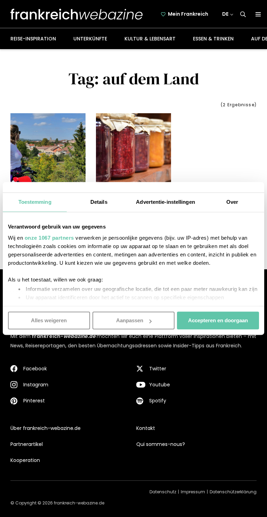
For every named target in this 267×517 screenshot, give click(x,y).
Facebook (35, 368)
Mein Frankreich (188, 13)
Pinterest (34, 400)
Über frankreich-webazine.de (45, 428)
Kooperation (25, 460)
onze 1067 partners (49, 238)
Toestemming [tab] (34, 202)
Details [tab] (98, 202)
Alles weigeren (49, 320)
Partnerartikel (26, 444)
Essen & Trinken (213, 38)
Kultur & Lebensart (150, 38)
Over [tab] (232, 202)
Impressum (193, 492)
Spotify (157, 400)
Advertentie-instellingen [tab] (165, 202)
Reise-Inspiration (33, 38)
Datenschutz (162, 492)
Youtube (159, 384)
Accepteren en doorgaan (218, 320)
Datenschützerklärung (233, 492)
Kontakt (145, 428)
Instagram (35, 384)
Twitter (157, 368)
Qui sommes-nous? (160, 444)
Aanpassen (129, 320)
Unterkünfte (90, 38)
